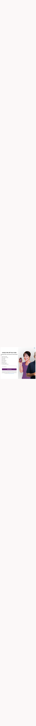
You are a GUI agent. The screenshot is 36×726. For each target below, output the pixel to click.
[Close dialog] (34, 348)
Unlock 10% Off (9, 369)
